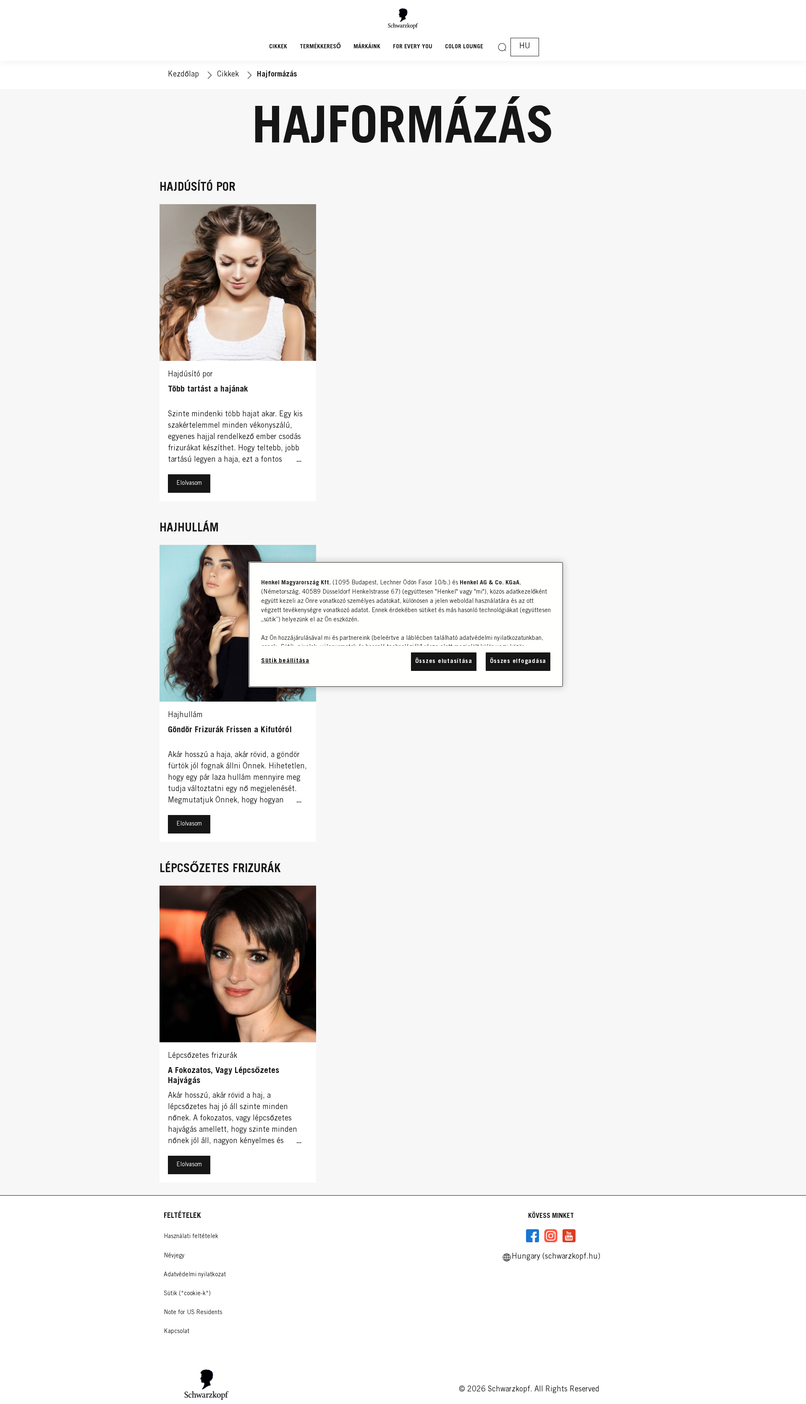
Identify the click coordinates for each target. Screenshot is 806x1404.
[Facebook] (532, 1236)
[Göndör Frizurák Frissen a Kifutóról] (238, 696)
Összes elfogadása (518, 661)
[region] (406, 624)
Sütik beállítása (285, 661)
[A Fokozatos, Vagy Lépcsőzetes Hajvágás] (238, 1036)
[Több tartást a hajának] (238, 355)
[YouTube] (569, 1236)
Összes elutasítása (443, 661)
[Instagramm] (551, 1236)
